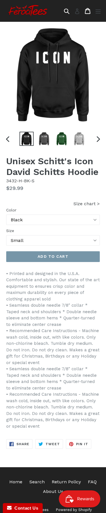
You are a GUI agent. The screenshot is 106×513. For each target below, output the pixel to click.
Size (10, 230)
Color (11, 210)
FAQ (92, 481)
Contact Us (25, 508)
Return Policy (66, 481)
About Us (53, 491)
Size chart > (86, 203)
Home (15, 481)
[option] (26, 138)
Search (37, 481)
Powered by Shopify (74, 510)
